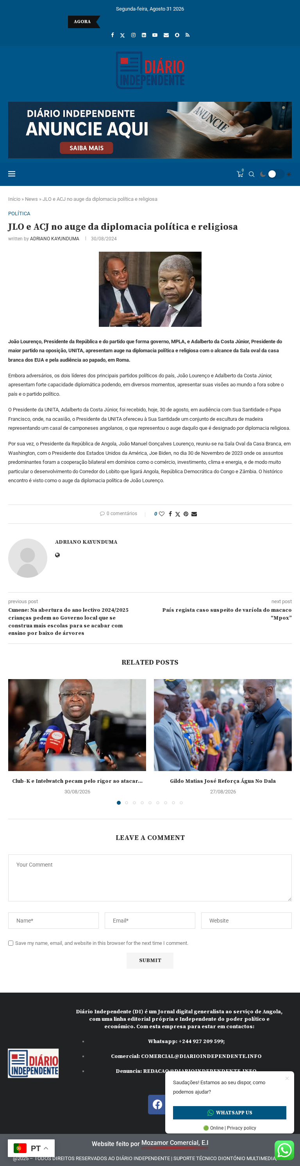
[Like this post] (161, 514)
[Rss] (187, 35)
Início (14, 199)
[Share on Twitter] (177, 514)
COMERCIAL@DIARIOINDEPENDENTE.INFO (201, 1056)
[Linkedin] (144, 35)
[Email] (166, 35)
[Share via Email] (194, 514)
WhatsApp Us (234, 1113)
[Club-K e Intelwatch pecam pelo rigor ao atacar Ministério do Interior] (77, 725)
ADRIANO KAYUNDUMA (54, 238)
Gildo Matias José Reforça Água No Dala (223, 781)
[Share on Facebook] (170, 514)
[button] (18, 741)
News (31, 199)
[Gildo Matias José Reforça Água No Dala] (223, 725)
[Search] (251, 174)
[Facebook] (112, 35)
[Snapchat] (177, 35)
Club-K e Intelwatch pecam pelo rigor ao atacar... (77, 781)
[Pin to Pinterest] (186, 514)
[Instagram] (133, 35)
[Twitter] (122, 35)
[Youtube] (154, 35)
